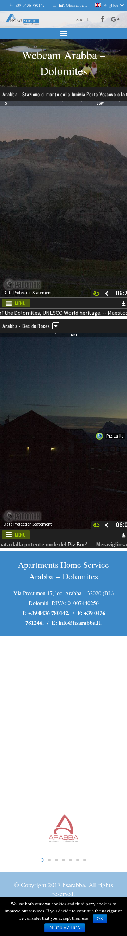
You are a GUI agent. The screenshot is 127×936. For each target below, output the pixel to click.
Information (64, 927)
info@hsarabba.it (79, 622)
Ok (100, 918)
